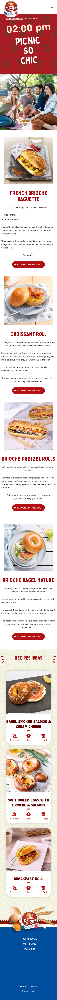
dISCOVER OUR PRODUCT (28, 264)
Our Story (29, 949)
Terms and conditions (29, 986)
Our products (29, 938)
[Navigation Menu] (52, 7)
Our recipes (29, 943)
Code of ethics (28, 991)
